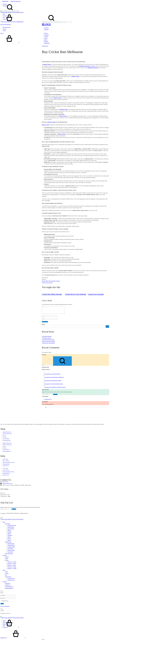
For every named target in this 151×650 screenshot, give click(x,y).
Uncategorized (45, 46)
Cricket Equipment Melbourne (57, 377)
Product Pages (8, 542)
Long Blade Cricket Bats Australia (58, 387)
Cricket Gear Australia (96, 294)
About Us (5, 622)
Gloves (4, 435)
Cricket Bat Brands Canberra (48, 339)
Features (4, 555)
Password (2, 598)
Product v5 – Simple (12, 568)
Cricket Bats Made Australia (52, 294)
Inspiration (46, 35)
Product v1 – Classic (12, 561)
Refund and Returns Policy (8, 462)
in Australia (87, 66)
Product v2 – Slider (12, 563)
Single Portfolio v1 (9, 586)
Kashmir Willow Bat (7, 433)
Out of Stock (10, 551)
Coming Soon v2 (11, 580)
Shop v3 (9, 540)
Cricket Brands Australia (56, 380)
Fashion (46, 33)
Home (4, 620)
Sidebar (9, 533)
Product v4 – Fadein (12, 566)
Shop (4, 522)
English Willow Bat (7, 432)
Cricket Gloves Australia (47, 282)
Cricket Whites (6, 438)
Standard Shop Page (12, 525)
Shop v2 (9, 538)
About (6, 571)
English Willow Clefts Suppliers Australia (51, 281)
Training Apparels (6, 440)
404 (6, 575)
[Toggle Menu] (0, 616)
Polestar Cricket (51, 122)
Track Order (5, 459)
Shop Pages (7, 523)
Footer (6, 558)
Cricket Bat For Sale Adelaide (75, 294)
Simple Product (11, 543)
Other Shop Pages (9, 553)
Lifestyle (46, 36)
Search (43, 324)
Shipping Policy (6, 464)
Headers (7, 556)
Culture (45, 38)
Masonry (9, 530)
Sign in (2, 33)
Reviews (4, 30)
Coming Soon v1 (11, 578)
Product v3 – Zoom (12, 565)
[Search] (9, 11)
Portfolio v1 (7, 583)
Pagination (10, 535)
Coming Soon (8, 576)
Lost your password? (4, 606)
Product (6, 560)
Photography (47, 43)
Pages (4, 570)
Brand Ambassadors (6, 27)
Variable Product (11, 545)
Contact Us (5, 627)
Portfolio (5, 581)
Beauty (45, 39)
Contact (6, 573)
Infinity (9, 537)
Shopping (46, 41)
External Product (11, 550)
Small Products (11, 527)
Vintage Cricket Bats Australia (48, 341)
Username (2, 595)
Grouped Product (11, 546)
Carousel (9, 532)
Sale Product (10, 548)
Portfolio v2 (7, 585)
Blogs (46, 24)
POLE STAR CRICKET (5, 24)
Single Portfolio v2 (9, 588)
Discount (4, 28)
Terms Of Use (6, 465)
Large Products (11, 528)
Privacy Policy (6, 460)
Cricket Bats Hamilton (46, 336)
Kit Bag (4, 437)
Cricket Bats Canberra (46, 338)
